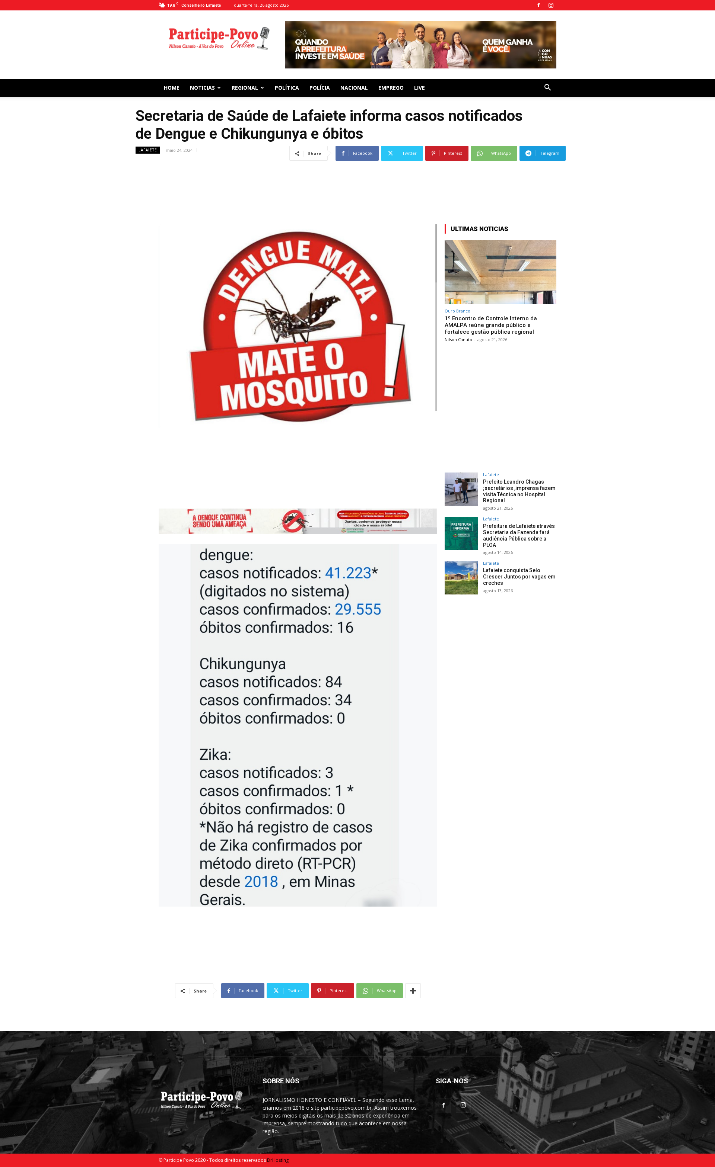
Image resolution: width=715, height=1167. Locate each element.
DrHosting (278, 1157)
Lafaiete (148, 147)
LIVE (419, 84)
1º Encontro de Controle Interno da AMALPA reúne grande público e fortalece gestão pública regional (491, 322)
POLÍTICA (287, 84)
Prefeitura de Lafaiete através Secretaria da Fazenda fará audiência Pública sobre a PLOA (519, 532)
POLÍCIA (319, 84)
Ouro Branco (457, 308)
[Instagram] (550, 5)
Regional (245, 84)
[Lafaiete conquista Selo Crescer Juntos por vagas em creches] (461, 574)
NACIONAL (354, 84)
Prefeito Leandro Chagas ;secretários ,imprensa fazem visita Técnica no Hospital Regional (519, 488)
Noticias (202, 84)
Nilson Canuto (458, 336)
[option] (420, 43)
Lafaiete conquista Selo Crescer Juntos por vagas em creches (519, 573)
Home (171, 84)
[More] (413, 987)
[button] (547, 85)
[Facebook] (538, 5)
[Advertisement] (357, 177)
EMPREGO (391, 84)
